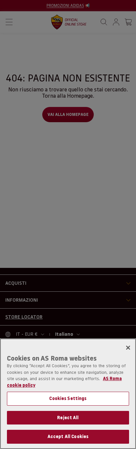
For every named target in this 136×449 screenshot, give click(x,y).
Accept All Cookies (68, 436)
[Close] (128, 347)
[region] (68, 393)
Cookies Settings (67, 398)
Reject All (68, 417)
